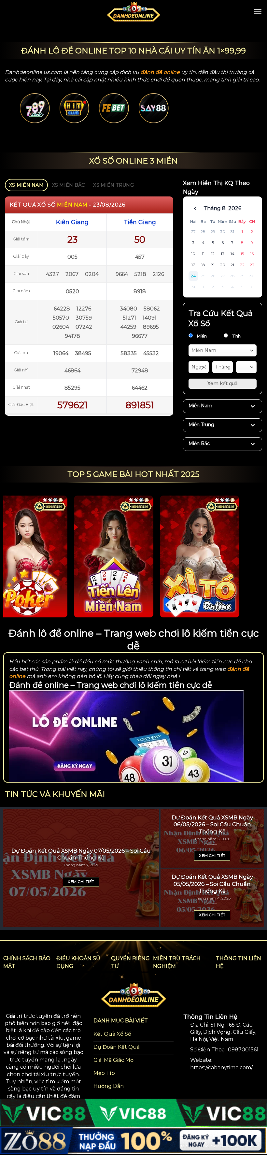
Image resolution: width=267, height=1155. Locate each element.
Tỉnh (236, 336)
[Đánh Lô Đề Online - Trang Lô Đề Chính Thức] (133, 11)
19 (213, 264)
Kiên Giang (72, 222)
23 (252, 264)
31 (232, 231)
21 (232, 264)
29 (213, 231)
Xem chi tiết (81, 881)
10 (193, 253)
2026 (234, 208)
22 (242, 264)
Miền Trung (201, 424)
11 (203, 253)
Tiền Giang (140, 222)
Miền (201, 336)
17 (193, 264)
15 (242, 253)
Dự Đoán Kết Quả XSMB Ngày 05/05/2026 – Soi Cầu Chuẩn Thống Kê (212, 883)
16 (252, 253)
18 (203, 264)
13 (222, 253)
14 (232, 253)
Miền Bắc (199, 443)
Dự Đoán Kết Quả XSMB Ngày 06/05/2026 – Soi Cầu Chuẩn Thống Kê (212, 824)
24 (193, 275)
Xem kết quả (222, 383)
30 (222, 231)
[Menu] (257, 11)
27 (193, 231)
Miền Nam (200, 406)
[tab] (26, 185)
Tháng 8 (215, 208)
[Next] (239, 115)
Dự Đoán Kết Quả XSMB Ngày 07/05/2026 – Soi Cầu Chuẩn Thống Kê (81, 854)
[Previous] (28, 115)
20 (222, 264)
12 (213, 253)
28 (203, 231)
